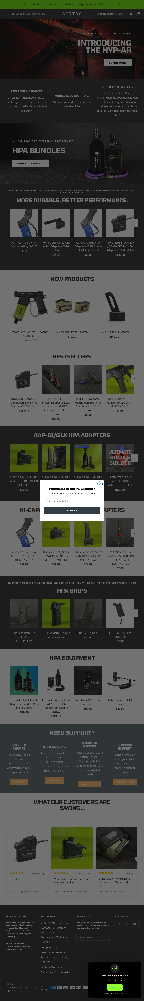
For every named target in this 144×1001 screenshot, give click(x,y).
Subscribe (72, 510)
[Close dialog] (100, 483)
